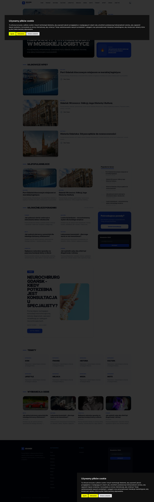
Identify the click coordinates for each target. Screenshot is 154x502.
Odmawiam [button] (20, 34)
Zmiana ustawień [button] (33, 34)
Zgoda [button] (12, 34)
